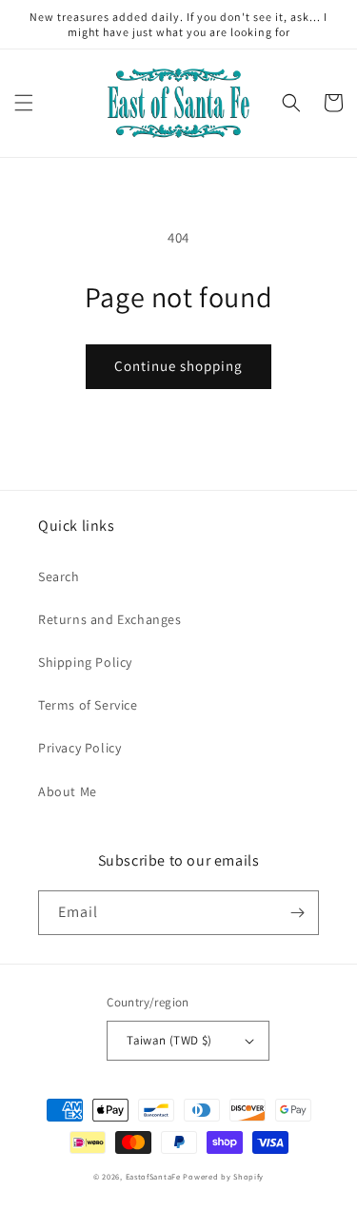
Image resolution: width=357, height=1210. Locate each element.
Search (59, 576)
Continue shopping (178, 366)
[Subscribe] (297, 912)
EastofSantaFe (153, 1176)
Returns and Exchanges (110, 619)
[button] (24, 103)
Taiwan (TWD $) (169, 1040)
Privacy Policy (79, 747)
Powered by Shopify (223, 1176)
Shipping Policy (85, 662)
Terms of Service (88, 704)
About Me (67, 791)
